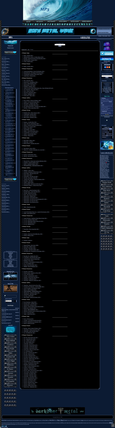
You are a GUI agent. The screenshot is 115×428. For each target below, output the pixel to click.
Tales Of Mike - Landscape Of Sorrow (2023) (32, 297)
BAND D (17, 321)
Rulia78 (109, 89)
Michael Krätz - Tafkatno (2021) (30, 196)
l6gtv (104, 89)
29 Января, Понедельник (27, 68)
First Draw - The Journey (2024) (29, 248)
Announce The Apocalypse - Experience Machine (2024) (34, 179)
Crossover (34, 422)
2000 (68, 420)
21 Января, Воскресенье (27, 158)
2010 (41, 422)
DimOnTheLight (10, 266)
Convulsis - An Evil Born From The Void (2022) (32, 320)
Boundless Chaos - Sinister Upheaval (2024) (32, 112)
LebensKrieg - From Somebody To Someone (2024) (33, 262)
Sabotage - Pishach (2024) (28, 135)
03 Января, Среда (25, 316)
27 (109, 135)
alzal (10, 258)
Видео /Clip (10, 283)
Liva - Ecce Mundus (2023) (29, 263)
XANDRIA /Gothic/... (105, 175)
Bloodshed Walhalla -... (6, 200)
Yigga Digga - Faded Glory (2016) (30, 374)
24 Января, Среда (25, 137)
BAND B (17, 318)
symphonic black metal (91, 420)
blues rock (56, 420)
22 (102, 135)
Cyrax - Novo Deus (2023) (28, 274)
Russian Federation (106, 422)
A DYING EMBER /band (6, 316)
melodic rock (106, 420)
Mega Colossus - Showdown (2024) (30, 117)
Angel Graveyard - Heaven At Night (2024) (31, 259)
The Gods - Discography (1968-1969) (30, 177)
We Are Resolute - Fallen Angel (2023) (31, 89)
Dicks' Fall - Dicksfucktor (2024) (30, 92)
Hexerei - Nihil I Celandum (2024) (30, 289)
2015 (95, 422)
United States (49, 422)
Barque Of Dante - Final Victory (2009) (31, 245)
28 (111, 135)
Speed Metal (10, 422)
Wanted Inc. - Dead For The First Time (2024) (32, 285)
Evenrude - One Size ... (6, 76)
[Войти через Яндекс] (107, 67)
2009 (32, 422)
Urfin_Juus (105, 87)
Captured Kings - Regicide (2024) (30, 114)
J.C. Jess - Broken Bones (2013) (29, 222)
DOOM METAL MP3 (9, 113)
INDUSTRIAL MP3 (9, 134)
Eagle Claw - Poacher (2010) (29, 360)
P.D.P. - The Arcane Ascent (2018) (30, 194)
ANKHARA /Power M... (105, 161)
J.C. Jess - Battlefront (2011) (29, 224)
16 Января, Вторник (26, 209)
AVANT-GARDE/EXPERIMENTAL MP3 (10, 97)
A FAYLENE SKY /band (6, 313)
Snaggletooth (10, 252)
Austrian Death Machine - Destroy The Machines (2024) (34, 71)
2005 (42, 420)
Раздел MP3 (10, 45)
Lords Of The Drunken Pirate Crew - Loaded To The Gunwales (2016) (36, 211)
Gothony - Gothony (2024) (28, 182)
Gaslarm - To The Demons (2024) (30, 154)
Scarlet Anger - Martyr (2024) (29, 95)
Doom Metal (24, 422)
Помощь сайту (107, 61)
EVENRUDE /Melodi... (105, 156)
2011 (65, 422)
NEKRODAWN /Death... (105, 163)
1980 (56, 422)
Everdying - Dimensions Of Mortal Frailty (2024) (32, 171)
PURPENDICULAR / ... (105, 176)
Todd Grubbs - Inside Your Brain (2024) (31, 331)
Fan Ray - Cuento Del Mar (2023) (30, 134)
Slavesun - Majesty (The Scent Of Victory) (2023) (33, 370)
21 (111, 133)
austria (64, 422)
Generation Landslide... (6, 191)
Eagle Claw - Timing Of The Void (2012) (31, 358)
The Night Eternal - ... (6, 67)
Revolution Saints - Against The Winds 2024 (32, 191)
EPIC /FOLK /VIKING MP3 (10, 117)
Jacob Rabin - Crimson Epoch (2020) (30, 348)
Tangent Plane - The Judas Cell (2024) (31, 176)
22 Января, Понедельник (27, 152)
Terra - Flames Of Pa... (6, 58)
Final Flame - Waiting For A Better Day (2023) (32, 280)
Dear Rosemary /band (5, 323)
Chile (91, 422)
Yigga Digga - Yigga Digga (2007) (30, 376)
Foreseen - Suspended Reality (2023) (30, 377)
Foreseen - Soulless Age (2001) (29, 383)
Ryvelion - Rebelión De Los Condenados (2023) (32, 321)
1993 (28, 422)
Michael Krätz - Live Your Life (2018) (31, 200)
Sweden (73, 420)
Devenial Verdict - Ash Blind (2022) (30, 303)
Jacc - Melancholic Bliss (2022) (29, 339)
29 (102, 137)
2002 (71, 422)
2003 (2, 422)
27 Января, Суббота (26, 97)
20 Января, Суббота (26, 167)
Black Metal (30, 420)
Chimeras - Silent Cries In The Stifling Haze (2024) (33, 234)
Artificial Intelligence (9, 173)
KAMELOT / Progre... (105, 155)
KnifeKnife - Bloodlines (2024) (29, 86)
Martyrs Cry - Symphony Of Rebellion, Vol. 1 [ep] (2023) (34, 149)
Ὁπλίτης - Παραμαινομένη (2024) (30, 156)
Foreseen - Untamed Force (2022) (30, 379)
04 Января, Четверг (26, 299)
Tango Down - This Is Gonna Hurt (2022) (31, 229)
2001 (4, 424)
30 (104, 137)
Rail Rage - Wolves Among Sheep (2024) (31, 107)
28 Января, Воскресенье (27, 78)
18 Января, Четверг (26, 204)
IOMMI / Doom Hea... (105, 173)
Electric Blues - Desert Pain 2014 (30, 115)
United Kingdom (9, 420)
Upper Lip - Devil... (6, 185)
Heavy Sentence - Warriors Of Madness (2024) (32, 100)
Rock (108, 420)
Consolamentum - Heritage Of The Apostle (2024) (33, 74)
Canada (18, 422)
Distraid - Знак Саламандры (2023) (31, 309)
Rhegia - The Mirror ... (6, 64)
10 (105, 132)
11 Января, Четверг (26, 231)
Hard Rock (52, 420)
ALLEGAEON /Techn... (105, 171)
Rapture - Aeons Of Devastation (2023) (31, 131)
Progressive (25, 420)
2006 (13, 422)
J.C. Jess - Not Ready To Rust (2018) (30, 219)
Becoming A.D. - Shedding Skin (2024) (31, 256)
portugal (30, 422)
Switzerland (78, 420)
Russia (33, 420)
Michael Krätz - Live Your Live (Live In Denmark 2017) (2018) (35, 199)
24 (105, 135)
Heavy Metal (60, 420)
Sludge (87, 422)
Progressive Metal (74, 422)
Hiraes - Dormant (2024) (28, 55)
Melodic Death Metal (16, 420)
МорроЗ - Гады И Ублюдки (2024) (30, 266)
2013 (89, 422)
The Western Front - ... (6, 61)
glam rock (70, 420)
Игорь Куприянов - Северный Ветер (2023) (32, 291)
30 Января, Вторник (26, 63)
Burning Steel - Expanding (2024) (30, 308)
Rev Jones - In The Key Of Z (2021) (30, 352)
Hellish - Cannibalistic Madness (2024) (31, 164)
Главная (100, 35)
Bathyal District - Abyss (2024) (29, 85)
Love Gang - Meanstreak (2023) (29, 355)
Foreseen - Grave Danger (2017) (29, 380)
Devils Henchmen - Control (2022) (30, 302)
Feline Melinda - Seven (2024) (29, 129)
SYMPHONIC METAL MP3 (10, 163)
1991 (55, 422)
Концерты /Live (10, 271)
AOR (12, 424)
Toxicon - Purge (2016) (28, 128)
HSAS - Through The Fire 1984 (29, 207)
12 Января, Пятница (26, 226)
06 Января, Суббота (26, 282)
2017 (19, 424)
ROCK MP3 (7, 158)
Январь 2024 (107, 127)
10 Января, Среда (25, 237)
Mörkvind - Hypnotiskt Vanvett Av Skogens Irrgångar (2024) (34, 311)
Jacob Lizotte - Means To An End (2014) (31, 349)
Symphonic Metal (79, 422)
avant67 (10, 254)
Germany (65, 420)
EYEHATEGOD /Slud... (105, 177)
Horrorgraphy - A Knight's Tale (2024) (31, 103)
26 (108, 135)
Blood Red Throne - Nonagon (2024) (30, 60)
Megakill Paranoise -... (6, 203)
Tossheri (106, 89)
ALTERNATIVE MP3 (9, 89)
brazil (28, 420)
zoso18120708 (104, 88)
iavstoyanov (110, 88)
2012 (69, 422)
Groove (101, 422)
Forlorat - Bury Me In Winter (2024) (30, 265)
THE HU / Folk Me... (104, 172)
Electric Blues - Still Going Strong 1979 (31, 173)
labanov (10, 255)
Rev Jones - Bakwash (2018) (29, 354)
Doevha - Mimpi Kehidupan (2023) (30, 83)
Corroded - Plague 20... (6, 73)
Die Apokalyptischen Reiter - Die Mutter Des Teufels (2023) (35, 106)
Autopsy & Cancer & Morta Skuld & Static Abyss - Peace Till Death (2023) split (38, 88)
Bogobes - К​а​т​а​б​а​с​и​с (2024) (29, 94)
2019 (21, 422)
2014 (92, 422)
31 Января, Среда (25, 53)
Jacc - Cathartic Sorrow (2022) (29, 340)
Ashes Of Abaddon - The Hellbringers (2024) (32, 288)
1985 (111, 420)
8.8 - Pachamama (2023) (28, 351)
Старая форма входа (107, 69)
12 (108, 132)
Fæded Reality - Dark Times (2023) (30, 294)
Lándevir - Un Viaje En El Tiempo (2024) (31, 102)
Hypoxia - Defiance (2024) (28, 235)
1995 (60, 422)
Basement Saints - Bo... (6, 197)
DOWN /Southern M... (105, 160)
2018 (43, 422)
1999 (7, 422)
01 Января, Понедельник (27, 335)
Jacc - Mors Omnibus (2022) (29, 342)
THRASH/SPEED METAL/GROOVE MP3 (9, 166)
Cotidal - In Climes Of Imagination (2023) (31, 366)
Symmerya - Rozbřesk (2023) (29, 367)
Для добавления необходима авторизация (107, 116)
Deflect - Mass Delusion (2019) (29, 213)
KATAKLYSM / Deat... (105, 167)
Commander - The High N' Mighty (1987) (31, 249)
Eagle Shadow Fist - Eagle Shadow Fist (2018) (32, 361)
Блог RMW (10, 325)
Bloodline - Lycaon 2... (6, 70)
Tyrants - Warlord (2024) (28, 61)
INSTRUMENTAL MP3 (9, 136)
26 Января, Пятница (26, 110)
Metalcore (102, 420)
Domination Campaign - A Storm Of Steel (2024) (32, 185)
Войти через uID (107, 64)
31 (105, 137)
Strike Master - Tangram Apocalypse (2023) (32, 329)
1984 (110, 420)
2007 (87, 420)
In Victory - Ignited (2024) (28, 295)
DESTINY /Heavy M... (105, 164)
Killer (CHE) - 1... (104, 168)
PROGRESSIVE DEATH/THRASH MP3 (9, 154)
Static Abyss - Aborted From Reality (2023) (31, 190)
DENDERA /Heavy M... (105, 169)
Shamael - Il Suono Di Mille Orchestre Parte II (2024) (33, 306)
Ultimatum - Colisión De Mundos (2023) (31, 162)
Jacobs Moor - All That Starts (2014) (30, 346)
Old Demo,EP (7, 170)
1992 (26, 422)
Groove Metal (96, 420)
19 (108, 133)
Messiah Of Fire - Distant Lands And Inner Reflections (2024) (35, 161)
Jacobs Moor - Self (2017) (28, 343)
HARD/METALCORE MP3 (10, 125)
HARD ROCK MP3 (8, 123)
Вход (109, 35)
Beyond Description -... (6, 208)
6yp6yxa (107, 90)
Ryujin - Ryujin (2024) (28, 174)
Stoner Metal (98, 422)
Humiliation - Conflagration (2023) (30, 278)
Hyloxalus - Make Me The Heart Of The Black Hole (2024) (34, 58)
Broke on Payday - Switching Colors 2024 (31, 143)
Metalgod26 (107, 92)
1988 (16, 422)
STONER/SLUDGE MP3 (9, 160)
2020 (62, 422)
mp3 (111, 422)
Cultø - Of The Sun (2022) (28, 318)
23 (104, 135)
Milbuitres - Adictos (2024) (29, 170)
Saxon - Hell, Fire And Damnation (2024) (31, 123)
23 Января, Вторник (26, 145)
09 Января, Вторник (26, 242)
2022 (21, 424)
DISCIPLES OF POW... (105, 159)
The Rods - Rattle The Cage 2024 (30, 193)
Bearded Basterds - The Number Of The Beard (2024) (33, 72)
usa (82, 420)
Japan (48, 420)
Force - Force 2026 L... (6, 82)
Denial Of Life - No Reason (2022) (30, 305)
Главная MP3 (24, 49)
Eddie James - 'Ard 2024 (28, 142)
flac (26, 424)
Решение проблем (104, 158)
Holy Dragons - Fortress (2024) (29, 148)
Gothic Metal (39, 422)
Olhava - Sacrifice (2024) (28, 66)
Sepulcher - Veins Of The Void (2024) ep (31, 277)
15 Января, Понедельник (27, 215)
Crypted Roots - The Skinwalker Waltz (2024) (32, 257)
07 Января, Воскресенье (27, 268)
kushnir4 (109, 87)
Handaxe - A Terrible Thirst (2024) (30, 122)
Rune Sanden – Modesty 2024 (29, 140)
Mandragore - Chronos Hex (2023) (30, 368)
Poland (45, 422)
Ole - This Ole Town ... (6, 79)
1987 (14, 422)
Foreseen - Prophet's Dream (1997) (30, 385)
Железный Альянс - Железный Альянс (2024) (33, 165)
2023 (28, 424)
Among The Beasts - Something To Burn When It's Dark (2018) (35, 218)
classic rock (16, 424)
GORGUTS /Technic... (105, 166)
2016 (103, 422)
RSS (109, 32)
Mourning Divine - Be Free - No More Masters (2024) (33, 57)
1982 (99, 420)
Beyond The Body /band (6, 319)
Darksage (10, 256)
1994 (53, 422)
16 (104, 133)
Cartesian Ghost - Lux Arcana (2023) (30, 132)
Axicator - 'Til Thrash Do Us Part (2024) (31, 363)
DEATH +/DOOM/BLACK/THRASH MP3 (10, 110)
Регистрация (104, 35)
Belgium (86, 420)
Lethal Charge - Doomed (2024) (29, 75)
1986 (94, 422)
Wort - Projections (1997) (28, 80)
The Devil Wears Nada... (6, 84)
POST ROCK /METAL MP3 (10, 142)
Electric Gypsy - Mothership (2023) (30, 386)
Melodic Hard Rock (8, 424)
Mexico (23, 420)
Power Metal (45, 420)
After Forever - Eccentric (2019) (29, 126)
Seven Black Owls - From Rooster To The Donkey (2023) (34, 251)
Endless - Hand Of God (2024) (29, 314)
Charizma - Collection (28, 240)
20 (109, 133)
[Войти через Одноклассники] (109, 67)
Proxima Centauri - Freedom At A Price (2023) (32, 272)
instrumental (4, 422)
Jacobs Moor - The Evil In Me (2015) (30, 345)
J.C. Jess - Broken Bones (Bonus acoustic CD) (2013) (33, 221)
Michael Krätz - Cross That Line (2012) (31, 202)
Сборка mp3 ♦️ (104, 162)
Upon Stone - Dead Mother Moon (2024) (31, 104)
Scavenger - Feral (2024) (28, 271)
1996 (46, 422)
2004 (8, 422)
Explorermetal (10, 264)
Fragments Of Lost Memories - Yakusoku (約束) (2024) (34, 286)
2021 (23, 424)
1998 (75, 420)
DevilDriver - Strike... (6, 194)
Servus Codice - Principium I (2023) (30, 371)
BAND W (17, 308)
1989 (52, 422)
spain (36, 422)
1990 (20, 422)
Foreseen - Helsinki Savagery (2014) (30, 382)
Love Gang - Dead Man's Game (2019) (31, 357)
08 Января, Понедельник (27, 253)
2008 (83, 420)
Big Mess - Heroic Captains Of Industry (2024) (32, 328)
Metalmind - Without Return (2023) (30, 364)
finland (2, 424)
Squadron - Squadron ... (6, 188)
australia (14, 424)
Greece (58, 422)
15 (102, 133)
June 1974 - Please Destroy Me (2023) (30, 337)
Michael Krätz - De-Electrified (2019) (30, 197)
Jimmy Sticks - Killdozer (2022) (29, 246)
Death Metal (36, 420)
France (68, 422)
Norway (40, 420)
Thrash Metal (4, 420)
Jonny (111, 90)
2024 (28, 49)
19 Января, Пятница (26, 187)
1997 (80, 420)
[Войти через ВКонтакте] (105, 67)
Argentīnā (20, 420)
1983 (100, 420)
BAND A (17, 312)
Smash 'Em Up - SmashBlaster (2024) (30, 82)
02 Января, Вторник (26, 325)
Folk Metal (85, 422)
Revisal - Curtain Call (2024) (29, 323)
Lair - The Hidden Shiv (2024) (29, 332)
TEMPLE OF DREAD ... (105, 170)
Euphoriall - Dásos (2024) (28, 260)
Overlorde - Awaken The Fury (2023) (30, 275)
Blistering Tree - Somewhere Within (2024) (31, 292)
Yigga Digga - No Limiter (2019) (30, 373)
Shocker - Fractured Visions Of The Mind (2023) (32, 125)
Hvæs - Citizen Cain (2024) (29, 91)
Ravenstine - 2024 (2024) (28, 180)
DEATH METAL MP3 (9, 106)
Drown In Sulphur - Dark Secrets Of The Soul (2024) (33, 183)
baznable (104, 90)
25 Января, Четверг (26, 119)
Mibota (10, 263)
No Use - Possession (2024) (29, 312)
